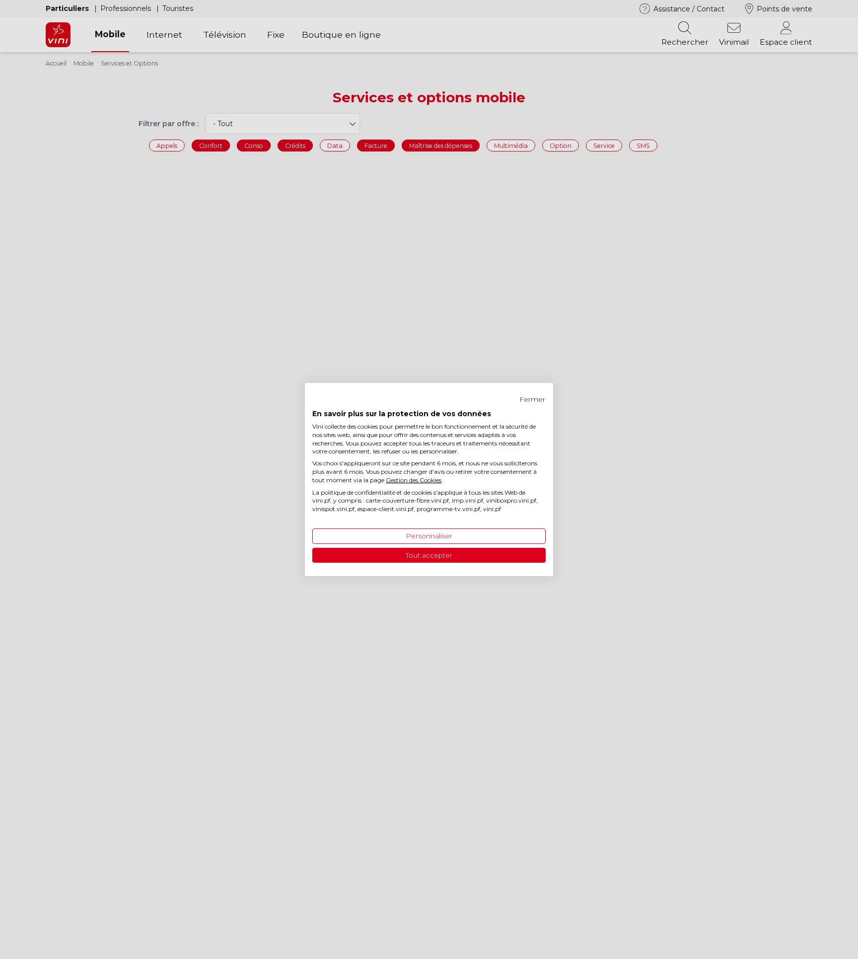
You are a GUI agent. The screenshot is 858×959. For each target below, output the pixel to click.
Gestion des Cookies (413, 480)
